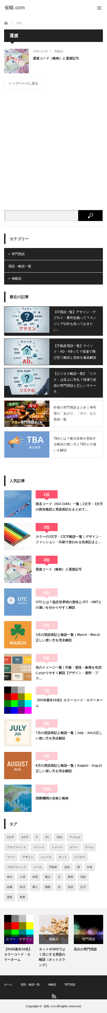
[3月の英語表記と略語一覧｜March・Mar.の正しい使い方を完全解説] (18, 634)
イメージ (57, 847)
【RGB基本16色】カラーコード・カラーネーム (69, 702)
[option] (18, 939)
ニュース (46, 856)
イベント (38, 847)
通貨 (9, 897)
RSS (53, 996)
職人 (35, 886)
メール (37, 867)
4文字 (25, 837)
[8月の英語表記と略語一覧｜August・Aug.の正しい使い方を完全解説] (18, 765)
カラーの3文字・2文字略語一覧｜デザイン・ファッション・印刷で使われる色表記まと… (69, 539)
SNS (59, 837)
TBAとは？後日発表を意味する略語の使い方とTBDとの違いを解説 (75, 444)
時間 (35, 876)
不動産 (53, 867)
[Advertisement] (53, 149)
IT (37, 837)
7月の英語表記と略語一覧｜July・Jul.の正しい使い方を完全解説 (69, 735)
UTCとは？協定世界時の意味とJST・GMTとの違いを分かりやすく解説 (69, 604)
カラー (74, 847)
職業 (47, 886)
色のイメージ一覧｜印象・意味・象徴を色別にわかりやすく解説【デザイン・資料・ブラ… (69, 673)
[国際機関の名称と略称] (18, 798)
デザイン (27, 856)
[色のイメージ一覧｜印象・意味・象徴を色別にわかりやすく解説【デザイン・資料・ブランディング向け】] (18, 667)
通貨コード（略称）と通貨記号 (56, 58)
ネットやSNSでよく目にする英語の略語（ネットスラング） (52, 957)
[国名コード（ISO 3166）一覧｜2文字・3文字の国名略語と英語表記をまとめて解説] (18, 504)
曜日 (47, 876)
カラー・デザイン (19, 939)
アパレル (74, 837)
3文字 (10, 837)
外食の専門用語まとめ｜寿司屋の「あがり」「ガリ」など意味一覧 (75, 413)
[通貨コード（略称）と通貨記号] (16, 61)
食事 (22, 897)
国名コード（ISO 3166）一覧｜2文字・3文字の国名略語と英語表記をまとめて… (69, 506)
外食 (89, 867)
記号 (83, 886)
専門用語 (18, 254)
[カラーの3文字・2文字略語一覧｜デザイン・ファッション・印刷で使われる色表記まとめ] (18, 536)
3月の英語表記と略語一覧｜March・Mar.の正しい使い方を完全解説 (68, 637)
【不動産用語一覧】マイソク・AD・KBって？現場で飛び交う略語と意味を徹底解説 (75, 351)
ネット (63, 856)
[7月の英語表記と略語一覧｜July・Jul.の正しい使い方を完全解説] (18, 732)
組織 (9, 886)
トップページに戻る (23, 83)
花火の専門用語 (85, 949)
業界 (70, 876)
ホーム (8, 984)
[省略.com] (14, 7)
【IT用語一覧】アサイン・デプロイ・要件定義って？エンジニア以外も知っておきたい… (75, 321)
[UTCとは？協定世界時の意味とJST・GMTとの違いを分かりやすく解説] (18, 602)
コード (11, 856)
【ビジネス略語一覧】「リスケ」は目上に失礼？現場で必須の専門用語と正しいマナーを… (75, 382)
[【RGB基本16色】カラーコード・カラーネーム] (18, 700)
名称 (67, 867)
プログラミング (16, 867)
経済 (22, 886)
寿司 (9, 876)
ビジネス (79, 856)
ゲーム (89, 847)
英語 (70, 886)
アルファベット (16, 847)
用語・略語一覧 (19, 266)
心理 (22, 876)
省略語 (58, 51)
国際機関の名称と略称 (52, 798)
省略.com (49, 1006)
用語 (83, 876)
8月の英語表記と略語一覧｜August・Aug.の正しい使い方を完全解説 (69, 768)
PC (47, 837)
